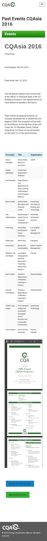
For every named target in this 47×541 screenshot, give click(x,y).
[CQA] (9, 4)
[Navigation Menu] (42, 4)
